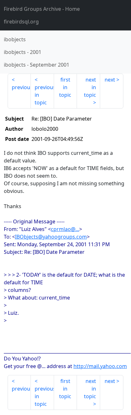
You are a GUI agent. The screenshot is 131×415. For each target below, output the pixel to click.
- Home (42, 8)
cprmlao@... (65, 229)
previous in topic (44, 95)
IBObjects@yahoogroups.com (51, 236)
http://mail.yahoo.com (100, 366)
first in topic (65, 87)
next (110, 79)
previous (21, 87)
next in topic (90, 87)
